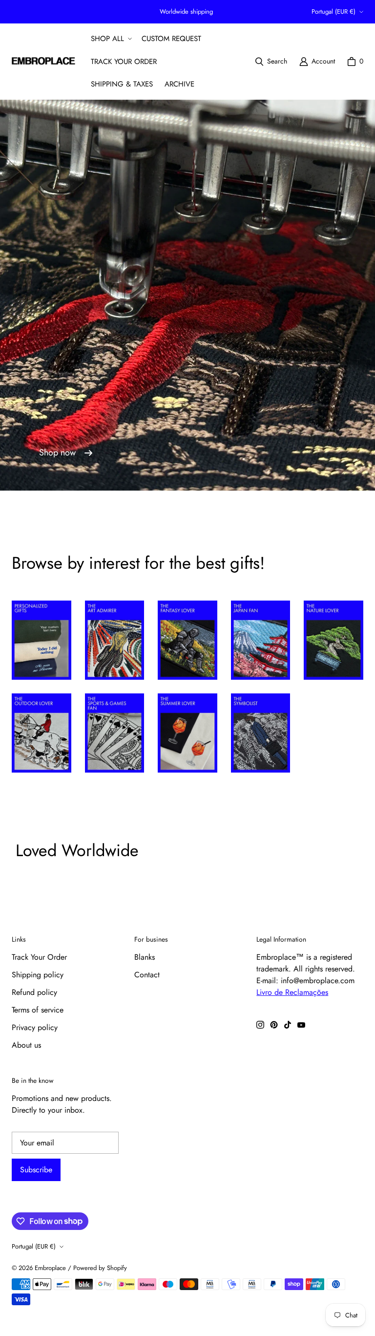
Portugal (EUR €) (333, 11)
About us (26, 1045)
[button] (110, 38)
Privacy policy (35, 1027)
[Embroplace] (43, 61)
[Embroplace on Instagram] (260, 1025)
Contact (147, 974)
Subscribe (36, 1169)
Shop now (57, 452)
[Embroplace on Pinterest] (274, 1025)
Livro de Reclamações (292, 992)
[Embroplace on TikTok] (287, 1025)
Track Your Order (39, 957)
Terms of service (37, 1009)
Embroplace (50, 1267)
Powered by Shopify (100, 1267)
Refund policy (34, 992)
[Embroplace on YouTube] (301, 1025)
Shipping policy (37, 974)
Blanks (144, 957)
